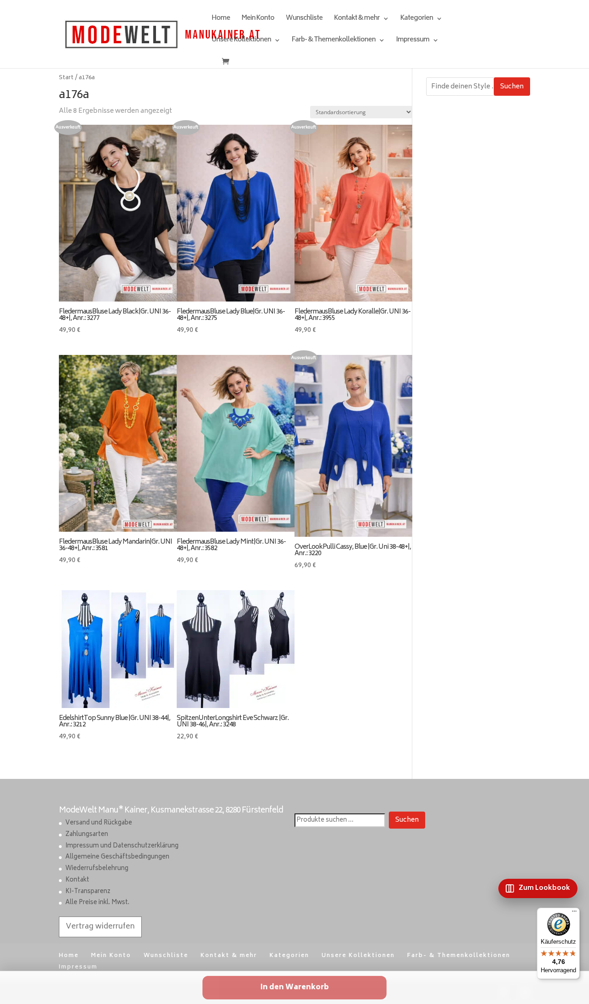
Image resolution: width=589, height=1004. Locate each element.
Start (66, 78)
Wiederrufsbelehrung (96, 869)
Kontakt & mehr (357, 19)
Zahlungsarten (86, 835)
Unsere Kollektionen (241, 41)
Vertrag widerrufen (100, 926)
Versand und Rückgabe (98, 823)
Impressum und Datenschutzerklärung (122, 846)
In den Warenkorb (294, 987)
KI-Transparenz (87, 892)
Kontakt (77, 880)
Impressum (412, 41)
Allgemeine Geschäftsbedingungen (117, 857)
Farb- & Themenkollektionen (333, 41)
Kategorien (416, 19)
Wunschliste (304, 19)
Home (221, 19)
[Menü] (574, 913)
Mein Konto (258, 19)
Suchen (512, 87)
